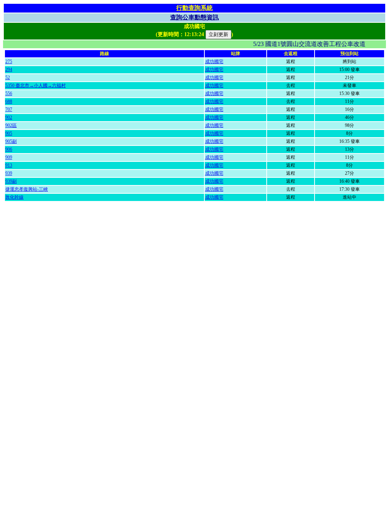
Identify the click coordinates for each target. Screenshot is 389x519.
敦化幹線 (14, 197)
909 (8, 157)
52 (7, 77)
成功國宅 (214, 61)
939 (8, 173)
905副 (11, 141)
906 (8, 149)
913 (8, 165)
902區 (11, 125)
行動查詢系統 (194, 8)
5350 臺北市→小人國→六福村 (35, 85)
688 (8, 101)
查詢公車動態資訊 (194, 17)
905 (8, 133)
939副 (11, 181)
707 (8, 109)
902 (8, 117)
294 (8, 69)
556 (8, 93)
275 (8, 61)
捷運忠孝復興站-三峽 (26, 189)
